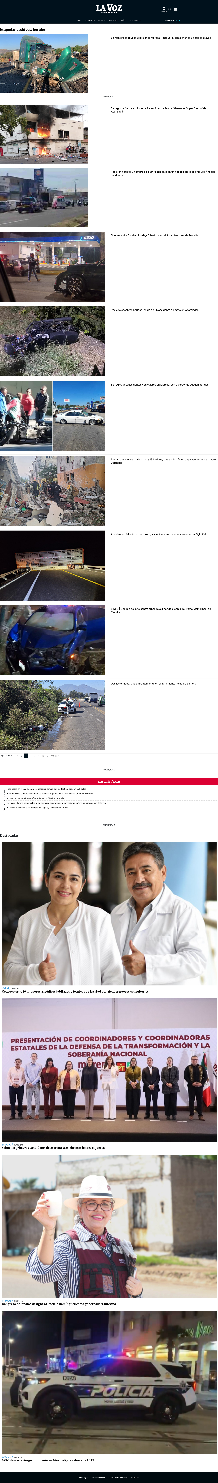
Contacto (135, 1478)
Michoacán (90, 20)
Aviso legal (83, 1478)
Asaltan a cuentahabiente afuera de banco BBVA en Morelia (35, 798)
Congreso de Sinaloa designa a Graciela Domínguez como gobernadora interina (59, 1304)
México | (7, 1144)
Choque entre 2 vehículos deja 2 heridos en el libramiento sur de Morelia (154, 235)
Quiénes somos (98, 1478)
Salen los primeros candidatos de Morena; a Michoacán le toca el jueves (53, 1148)
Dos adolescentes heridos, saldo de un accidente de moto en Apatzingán (155, 309)
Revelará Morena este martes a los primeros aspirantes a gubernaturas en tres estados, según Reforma (56, 803)
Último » (55, 756)
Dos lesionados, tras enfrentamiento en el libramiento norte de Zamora (153, 683)
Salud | (6, 988)
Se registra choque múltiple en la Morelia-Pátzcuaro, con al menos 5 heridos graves (161, 37)
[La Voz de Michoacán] (109, 8)
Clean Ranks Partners (118, 1478)
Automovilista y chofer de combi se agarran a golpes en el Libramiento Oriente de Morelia (50, 793)
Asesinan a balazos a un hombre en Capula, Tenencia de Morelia (38, 807)
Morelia (102, 20)
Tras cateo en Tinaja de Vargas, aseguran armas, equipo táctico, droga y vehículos (46, 789)
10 (43, 756)
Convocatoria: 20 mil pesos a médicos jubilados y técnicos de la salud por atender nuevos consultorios (75, 991)
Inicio (79, 20)
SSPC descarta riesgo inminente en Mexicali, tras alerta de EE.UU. (49, 1460)
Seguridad (113, 20)
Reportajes (135, 20)
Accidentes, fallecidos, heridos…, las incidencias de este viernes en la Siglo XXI (158, 534)
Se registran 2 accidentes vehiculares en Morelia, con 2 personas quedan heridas (160, 384)
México (124, 20)
